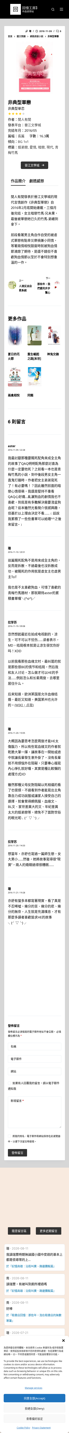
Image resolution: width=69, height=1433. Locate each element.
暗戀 (41, 147)
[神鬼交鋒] (54, 335)
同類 (30, 395)
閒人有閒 (24, 119)
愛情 (33, 147)
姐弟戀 (23, 147)
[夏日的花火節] (15, 335)
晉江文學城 (32, 125)
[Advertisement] (34, 975)
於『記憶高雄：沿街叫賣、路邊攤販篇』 (31, 1266)
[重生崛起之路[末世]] (34, 335)
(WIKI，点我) (24, 705)
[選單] (61, 9)
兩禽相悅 (14, 395)
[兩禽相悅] (15, 376)
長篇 (21, 136)
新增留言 (17, 1101)
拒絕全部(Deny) (34, 1408)
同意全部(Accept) (34, 1398)
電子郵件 (16, 1059)
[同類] (34, 376)
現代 (50, 147)
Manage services (33, 1387)
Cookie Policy (23, 1427)
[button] (63, 1340)
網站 (13, 1071)
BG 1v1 (23, 141)
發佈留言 (17, 1153)
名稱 (13, 1046)
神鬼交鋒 (53, 354)
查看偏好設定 (34, 1419)
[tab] (18, 182)
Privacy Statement (41, 1427)
